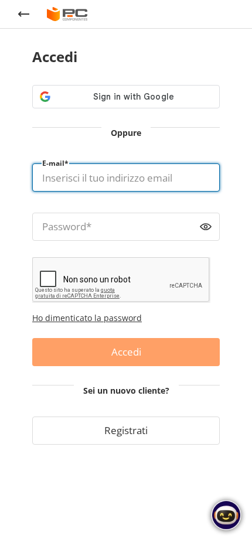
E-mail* (55, 163)
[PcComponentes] (67, 14)
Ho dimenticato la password (87, 317)
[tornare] (23, 14)
